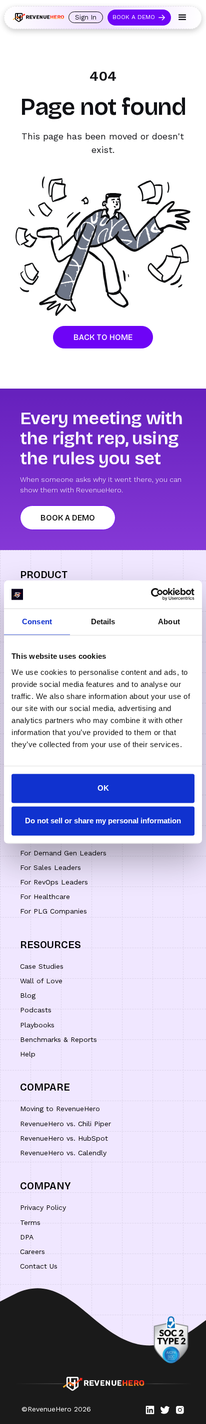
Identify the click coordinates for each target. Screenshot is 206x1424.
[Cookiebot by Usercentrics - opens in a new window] (150, 594)
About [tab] (169, 621)
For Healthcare (45, 897)
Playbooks (37, 1025)
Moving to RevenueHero (60, 1109)
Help (28, 1054)
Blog (28, 995)
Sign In (85, 17)
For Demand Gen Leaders (63, 853)
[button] (183, 18)
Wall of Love (41, 981)
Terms (30, 1222)
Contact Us (39, 1266)
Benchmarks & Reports (58, 1039)
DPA (27, 1237)
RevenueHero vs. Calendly (63, 1153)
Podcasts (36, 1010)
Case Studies (42, 966)
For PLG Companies (53, 911)
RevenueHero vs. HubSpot (64, 1138)
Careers (32, 1252)
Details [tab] (103, 621)
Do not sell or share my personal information (103, 821)
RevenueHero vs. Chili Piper (65, 1124)
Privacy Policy (43, 1207)
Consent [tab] (37, 621)
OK (103, 788)
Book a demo (67, 517)
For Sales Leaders (50, 867)
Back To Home (103, 337)
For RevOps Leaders (54, 882)
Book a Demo (133, 17)
